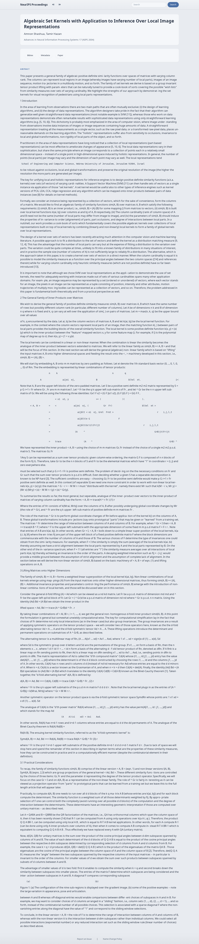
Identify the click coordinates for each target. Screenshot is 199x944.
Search (173, 4)
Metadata (45, 55)
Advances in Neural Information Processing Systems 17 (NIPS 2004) (59, 39)
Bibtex (30, 55)
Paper (60, 55)
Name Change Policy (112, 938)
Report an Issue (84, 938)
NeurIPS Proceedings (34, 4)
